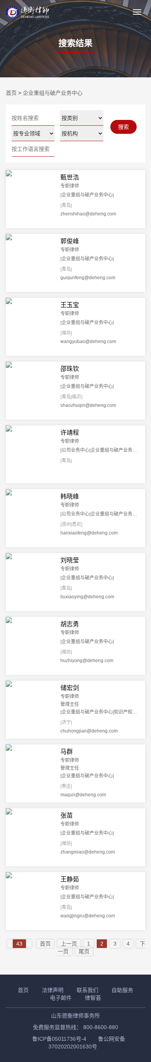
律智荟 (93, 998)
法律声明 (52, 990)
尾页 (84, 951)
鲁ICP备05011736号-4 (59, 1039)
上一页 (69, 944)
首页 (11, 93)
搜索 (123, 127)
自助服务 (122, 990)
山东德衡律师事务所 (75, 1015)
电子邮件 (61, 998)
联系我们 (87, 990)
